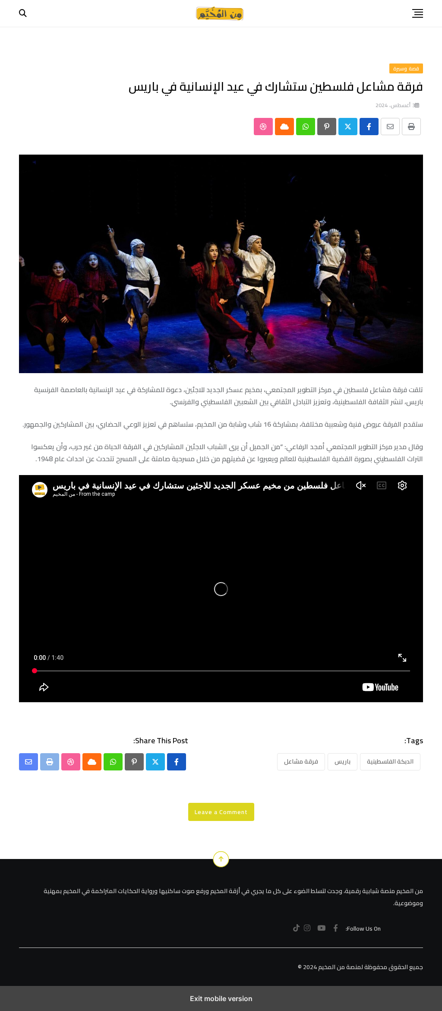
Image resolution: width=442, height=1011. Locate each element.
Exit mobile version (221, 998)
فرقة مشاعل (301, 761)
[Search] (23, 13)
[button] (417, 13)
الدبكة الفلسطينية (390, 761)
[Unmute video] (221, 589)
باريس (342, 761)
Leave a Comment (221, 812)
